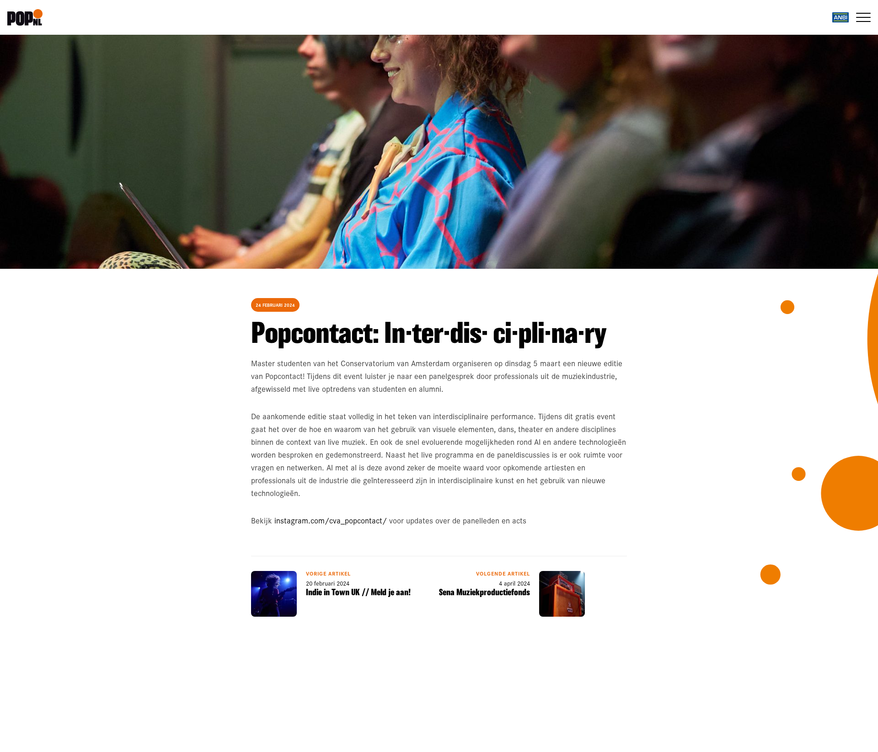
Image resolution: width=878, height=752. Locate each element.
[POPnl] (62, 17)
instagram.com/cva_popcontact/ (330, 520)
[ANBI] (840, 17)
